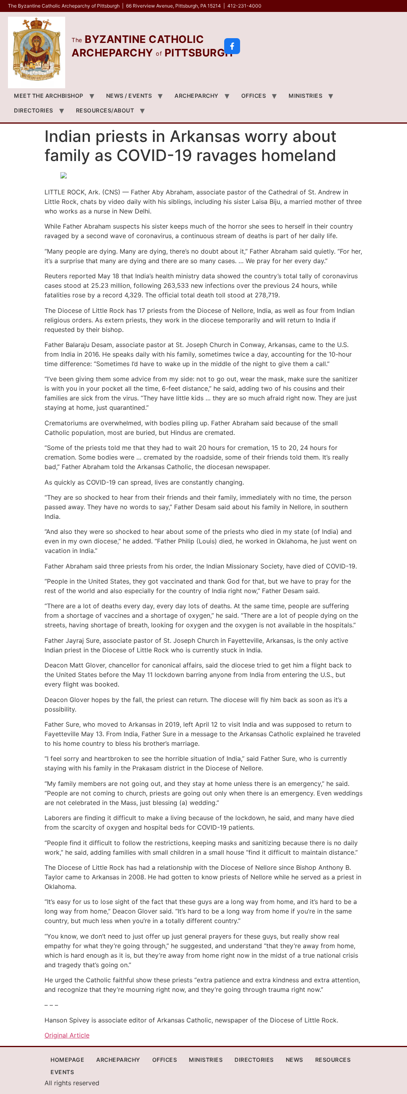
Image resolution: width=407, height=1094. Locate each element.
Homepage (67, 1059)
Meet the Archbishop (48, 95)
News (294, 1059)
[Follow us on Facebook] (232, 46)
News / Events (129, 95)
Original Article (67, 1035)
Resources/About (105, 110)
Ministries (305, 95)
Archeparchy (196, 95)
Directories (33, 110)
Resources (333, 1059)
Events (62, 1072)
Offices (253, 95)
